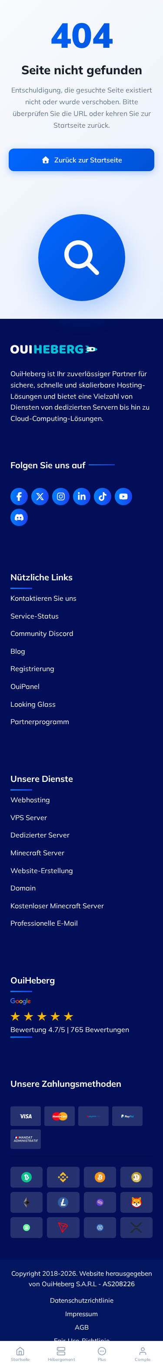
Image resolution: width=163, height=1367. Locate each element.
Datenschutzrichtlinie (81, 1300)
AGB (82, 1327)
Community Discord (41, 633)
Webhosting (30, 799)
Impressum (81, 1314)
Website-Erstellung (41, 870)
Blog (17, 651)
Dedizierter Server (40, 835)
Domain (23, 888)
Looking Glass (33, 704)
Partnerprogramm (39, 721)
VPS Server (28, 817)
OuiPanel (25, 686)
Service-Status (34, 616)
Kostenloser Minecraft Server (57, 905)
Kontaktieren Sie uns (43, 598)
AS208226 (119, 1284)
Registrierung (32, 668)
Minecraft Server (37, 852)
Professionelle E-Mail (44, 923)
